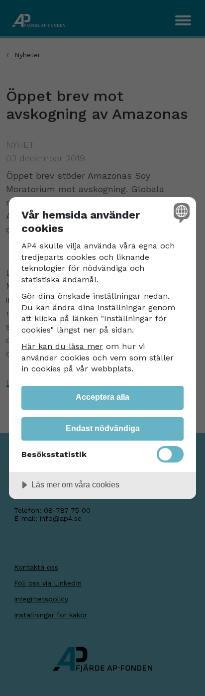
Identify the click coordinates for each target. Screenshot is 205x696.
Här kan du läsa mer (62, 346)
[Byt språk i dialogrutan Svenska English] (180, 213)
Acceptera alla (102, 396)
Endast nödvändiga (103, 428)
